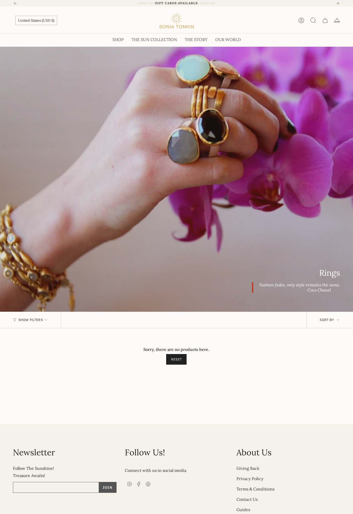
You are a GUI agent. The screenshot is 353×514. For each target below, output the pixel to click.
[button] (118, 40)
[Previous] (15, 3)
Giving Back (247, 468)
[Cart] (325, 20)
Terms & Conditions (255, 489)
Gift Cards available (176, 3)
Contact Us (247, 499)
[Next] (337, 3)
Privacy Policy (249, 478)
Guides (243, 509)
